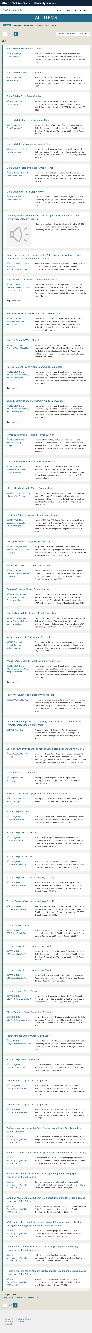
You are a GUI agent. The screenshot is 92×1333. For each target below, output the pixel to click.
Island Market (17, 301)
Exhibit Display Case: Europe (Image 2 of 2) (29, 970)
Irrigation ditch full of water (21, 772)
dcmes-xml (18, 1297)
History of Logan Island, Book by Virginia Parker (31, 695)
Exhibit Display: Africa (18, 812)
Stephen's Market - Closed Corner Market (29, 565)
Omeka (21, 1321)
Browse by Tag (17, 25)
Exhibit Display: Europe (19, 925)
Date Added (84, 34)
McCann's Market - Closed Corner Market (29, 542)
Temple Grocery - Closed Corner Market (28, 589)
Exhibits (68, 10)
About (86, 10)
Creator (73, 34)
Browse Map (39, 25)
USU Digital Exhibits (25, 1319)
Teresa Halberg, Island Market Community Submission (35, 367)
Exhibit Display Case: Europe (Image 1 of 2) (29, 946)
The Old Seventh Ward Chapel (23, 340)
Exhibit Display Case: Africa (21, 832)
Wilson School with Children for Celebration (30, 637)
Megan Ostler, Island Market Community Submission (34, 661)
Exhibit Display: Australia (20, 856)
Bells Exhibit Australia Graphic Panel (26, 192)
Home (60, 10)
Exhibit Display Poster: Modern (23, 1059)
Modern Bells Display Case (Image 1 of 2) (28, 1080)
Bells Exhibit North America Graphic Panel (29, 144)
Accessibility (9, 1324)
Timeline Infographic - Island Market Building (30, 435)
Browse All (7, 25)
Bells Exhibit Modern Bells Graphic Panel (28, 120)
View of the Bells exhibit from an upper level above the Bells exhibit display (46, 1152)
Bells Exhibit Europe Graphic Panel (25, 72)
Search (77, 10)
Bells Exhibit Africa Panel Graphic (24, 49)
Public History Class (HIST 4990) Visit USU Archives (34, 313)
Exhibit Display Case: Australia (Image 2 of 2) (30, 901)
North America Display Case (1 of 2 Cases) (29, 1012)
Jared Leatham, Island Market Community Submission (35, 401)
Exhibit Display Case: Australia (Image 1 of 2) (30, 877)
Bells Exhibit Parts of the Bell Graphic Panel (30, 168)
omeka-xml (32, 1297)
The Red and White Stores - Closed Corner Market (33, 613)
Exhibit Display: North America (23, 991)
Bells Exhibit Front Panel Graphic (24, 96)
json (25, 1297)
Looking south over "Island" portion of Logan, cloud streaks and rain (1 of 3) (46, 749)
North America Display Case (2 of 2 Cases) (29, 1036)
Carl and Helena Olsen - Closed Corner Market (31, 461)
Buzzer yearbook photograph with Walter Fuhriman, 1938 (37, 793)
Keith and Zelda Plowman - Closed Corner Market (33, 515)
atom (6, 1297)
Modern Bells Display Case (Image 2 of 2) (28, 1104)
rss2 (39, 1297)
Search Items (28, 25)
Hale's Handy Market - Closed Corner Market (30, 488)
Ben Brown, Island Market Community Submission (33, 279)
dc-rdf (11, 1297)
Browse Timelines (51, 25)
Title (67, 34)
